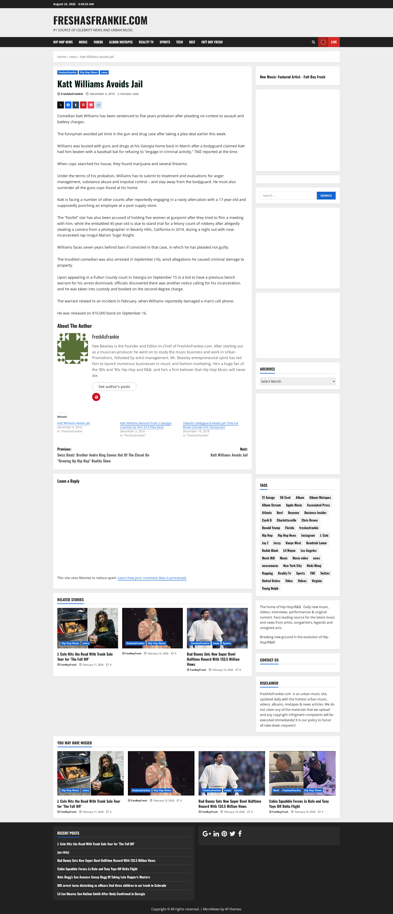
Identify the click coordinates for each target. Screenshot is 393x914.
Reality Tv (146, 41)
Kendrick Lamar (316, 542)
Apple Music (294, 505)
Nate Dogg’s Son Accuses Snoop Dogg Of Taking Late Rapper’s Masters (104, 877)
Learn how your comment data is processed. (152, 578)
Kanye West (293, 542)
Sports (165, 41)
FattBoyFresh (68, 664)
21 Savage (268, 497)
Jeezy (277, 542)
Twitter (325, 573)
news (104, 72)
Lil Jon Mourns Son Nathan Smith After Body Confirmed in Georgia (101, 893)
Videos (98, 41)
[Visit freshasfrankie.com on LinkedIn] (216, 834)
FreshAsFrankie (72, 94)
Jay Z (265, 542)
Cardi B (267, 520)
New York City (292, 565)
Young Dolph (270, 588)
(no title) (63, 852)
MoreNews (211, 909)
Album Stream (271, 505)
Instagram (308, 535)
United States (271, 580)
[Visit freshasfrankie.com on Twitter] (232, 834)
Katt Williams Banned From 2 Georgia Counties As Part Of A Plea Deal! (145, 425)
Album (300, 497)
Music (83, 41)
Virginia (317, 580)
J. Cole (324, 535)
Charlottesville (286, 520)
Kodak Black (270, 550)
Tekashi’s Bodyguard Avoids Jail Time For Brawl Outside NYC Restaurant (210, 425)
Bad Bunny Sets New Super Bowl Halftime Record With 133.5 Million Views (213, 659)
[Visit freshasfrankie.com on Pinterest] (224, 834)
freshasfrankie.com (100, 19)
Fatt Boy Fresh (212, 41)
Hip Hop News (63, 41)
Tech (179, 41)
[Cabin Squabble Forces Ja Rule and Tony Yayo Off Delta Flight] (302, 773)
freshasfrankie (68, 72)
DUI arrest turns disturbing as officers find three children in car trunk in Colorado (111, 885)
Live (334, 41)
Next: (229, 452)
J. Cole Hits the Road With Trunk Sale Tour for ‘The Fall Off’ (85, 656)
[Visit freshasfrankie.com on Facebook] (240, 834)
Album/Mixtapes (121, 41)
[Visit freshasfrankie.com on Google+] (207, 834)
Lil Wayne (289, 550)
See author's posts (114, 386)
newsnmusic (270, 565)
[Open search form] (313, 42)
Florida (289, 527)
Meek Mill (268, 558)
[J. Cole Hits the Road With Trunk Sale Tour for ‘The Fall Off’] (87, 628)
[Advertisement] (298, 250)
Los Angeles (309, 550)
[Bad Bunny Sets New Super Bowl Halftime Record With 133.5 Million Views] (217, 628)
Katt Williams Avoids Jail (73, 423)
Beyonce (293, 512)
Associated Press (318, 505)
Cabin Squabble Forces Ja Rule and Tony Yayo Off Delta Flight (299, 803)
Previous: (103, 454)
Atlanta (267, 512)
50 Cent (285, 497)
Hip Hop (267, 535)
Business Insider (315, 512)
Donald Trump (271, 527)
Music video (300, 558)
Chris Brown (310, 520)
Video (289, 580)
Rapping (267, 573)
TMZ (312, 573)
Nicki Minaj (314, 565)
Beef (192, 41)
